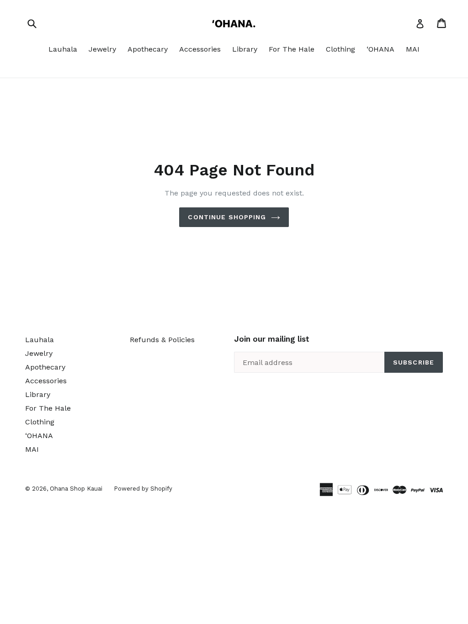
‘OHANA (380, 49)
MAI (413, 49)
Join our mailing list (271, 339)
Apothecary (148, 49)
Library (244, 49)
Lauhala (62, 49)
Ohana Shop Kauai (76, 488)
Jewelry (102, 49)
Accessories (200, 49)
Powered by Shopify (143, 488)
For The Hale (291, 49)
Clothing (340, 49)
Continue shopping (227, 217)
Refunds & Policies (162, 339)
